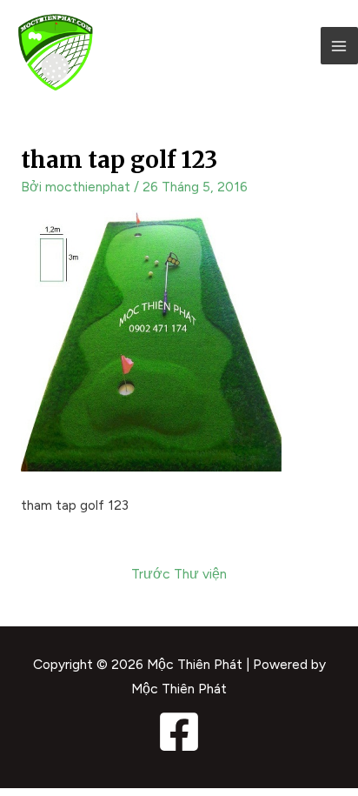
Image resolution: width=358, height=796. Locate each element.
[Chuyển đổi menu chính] (339, 45)
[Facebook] (179, 731)
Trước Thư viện (179, 573)
